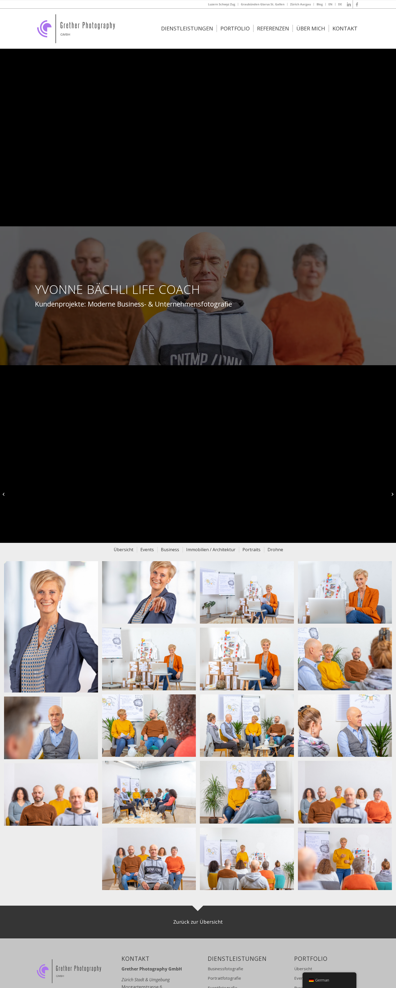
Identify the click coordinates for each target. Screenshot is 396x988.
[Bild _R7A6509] (347, 727)
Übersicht (303, 968)
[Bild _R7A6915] (347, 861)
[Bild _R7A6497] (151, 794)
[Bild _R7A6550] (249, 727)
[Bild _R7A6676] (53, 730)
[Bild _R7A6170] (249, 661)
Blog (320, 4)
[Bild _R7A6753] (53, 796)
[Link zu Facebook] (357, 4)
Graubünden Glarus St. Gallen (262, 4)
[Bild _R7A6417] (249, 794)
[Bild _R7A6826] (249, 861)
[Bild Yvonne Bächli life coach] (151, 594)
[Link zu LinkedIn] (349, 4)
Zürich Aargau (300, 4)
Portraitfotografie (224, 978)
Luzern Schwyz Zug (221, 4)
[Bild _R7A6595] (347, 661)
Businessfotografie (225, 968)
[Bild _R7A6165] (151, 661)
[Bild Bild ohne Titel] (151, 861)
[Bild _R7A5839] (53, 629)
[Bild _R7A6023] (249, 594)
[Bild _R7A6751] (347, 794)
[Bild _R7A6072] (347, 594)
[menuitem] (221, 4)
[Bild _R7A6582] (151, 727)
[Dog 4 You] (4, 494)
